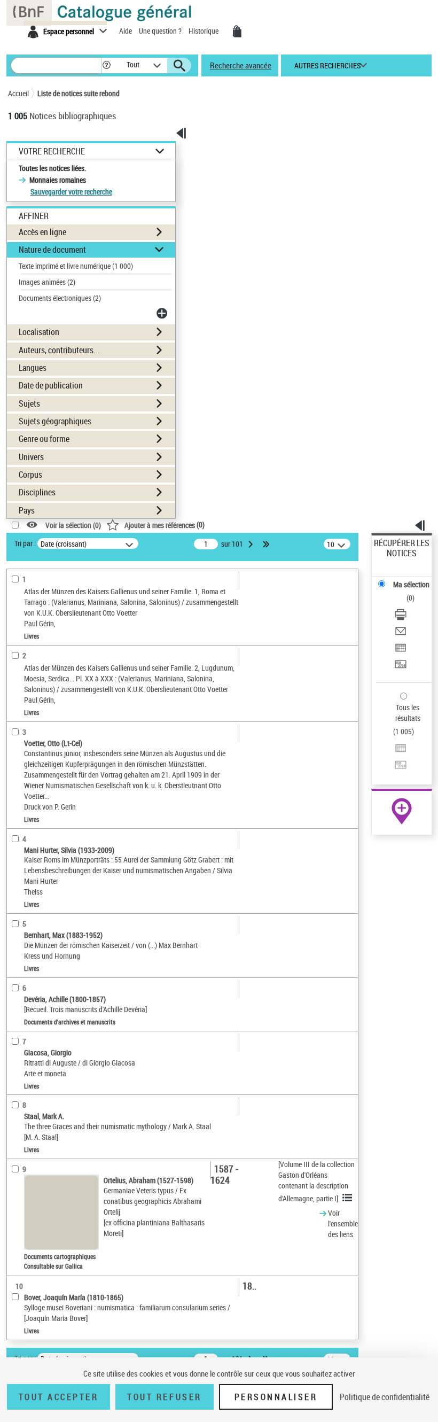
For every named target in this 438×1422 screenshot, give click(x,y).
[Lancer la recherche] (179, 65)
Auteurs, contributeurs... (59, 350)
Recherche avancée (240, 65)
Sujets (29, 403)
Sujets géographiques (55, 421)
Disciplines (37, 492)
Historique (204, 31)
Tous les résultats (407, 712)
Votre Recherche (52, 151)
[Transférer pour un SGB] (400, 665)
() (164, 524)
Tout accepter (59, 1397)
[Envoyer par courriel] (400, 632)
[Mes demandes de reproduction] (237, 31)
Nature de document (52, 249)
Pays (27, 510)
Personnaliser (276, 1397)
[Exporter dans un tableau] (400, 649)
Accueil (18, 93)
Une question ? (161, 31)
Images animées (47, 282)
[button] (106, 65)
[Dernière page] (267, 544)
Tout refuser (164, 1397)
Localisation (39, 332)
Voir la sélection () (73, 525)
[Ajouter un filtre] (163, 313)
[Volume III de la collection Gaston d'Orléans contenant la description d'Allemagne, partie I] (316, 1181)
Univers (31, 457)
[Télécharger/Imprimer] (400, 616)
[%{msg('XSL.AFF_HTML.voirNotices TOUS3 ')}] (348, 1197)
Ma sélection (411, 584)
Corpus (30, 474)
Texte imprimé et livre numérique (76, 266)
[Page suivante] (251, 544)
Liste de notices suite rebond (78, 93)
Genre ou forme (44, 439)
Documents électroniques (60, 298)
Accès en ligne (42, 232)
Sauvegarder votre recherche (71, 192)
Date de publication (51, 385)
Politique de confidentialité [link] (384, 1397)
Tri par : (25, 543)
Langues (32, 368)
